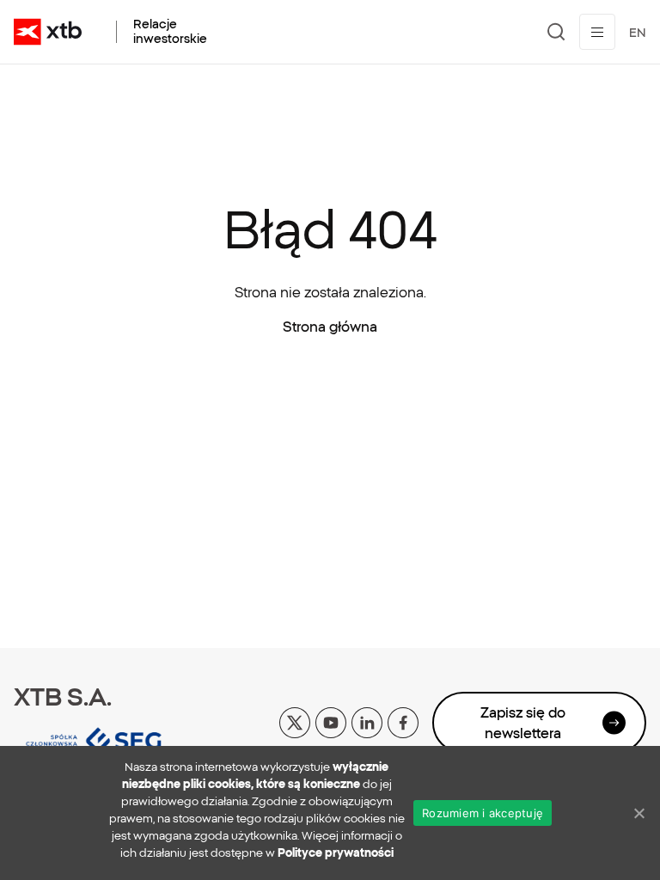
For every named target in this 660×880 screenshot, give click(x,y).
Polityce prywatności (336, 852)
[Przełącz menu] (597, 32)
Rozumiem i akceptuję (482, 813)
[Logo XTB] (48, 32)
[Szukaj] (556, 31)
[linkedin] (366, 722)
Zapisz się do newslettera (522, 723)
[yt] (330, 722)
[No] (638, 813)
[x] (294, 722)
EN (637, 33)
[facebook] (403, 722)
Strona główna (330, 326)
